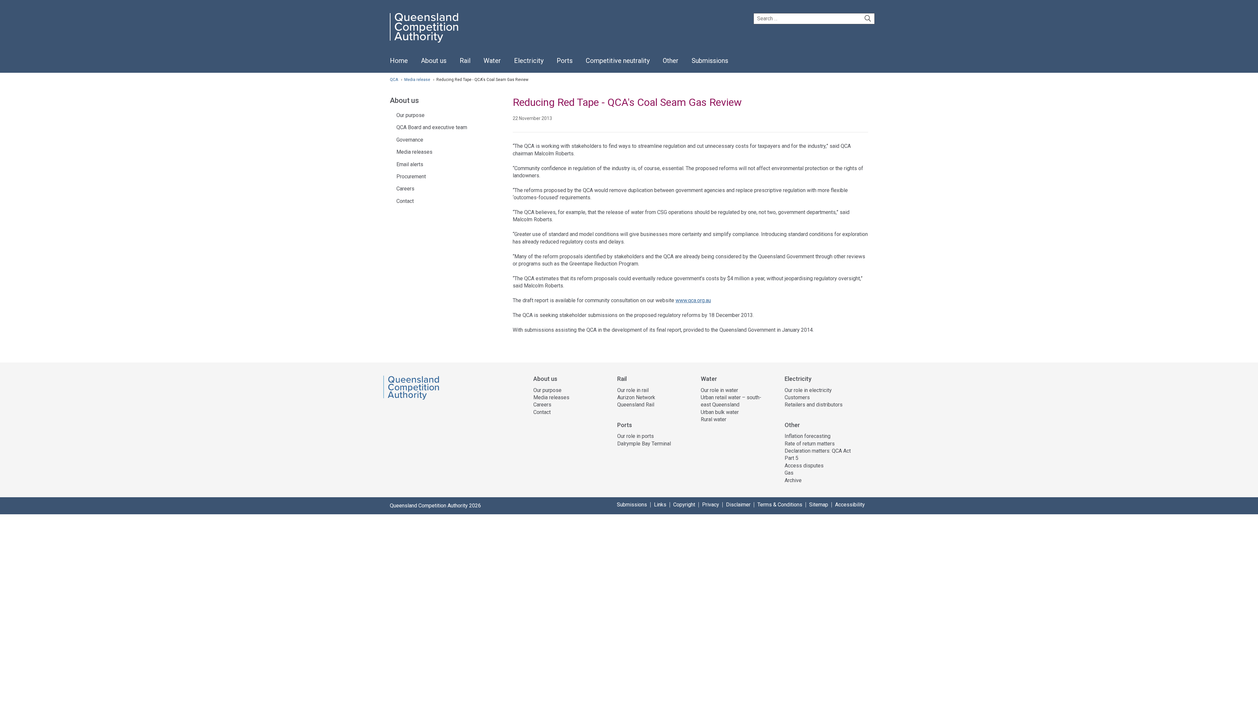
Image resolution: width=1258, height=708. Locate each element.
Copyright (684, 504)
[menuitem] (399, 64)
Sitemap (818, 504)
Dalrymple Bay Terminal (644, 444)
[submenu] (434, 61)
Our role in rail (633, 390)
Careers (405, 189)
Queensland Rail (635, 405)
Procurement (411, 176)
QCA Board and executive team (431, 127)
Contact (405, 201)
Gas (789, 473)
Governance (409, 140)
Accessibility (850, 504)
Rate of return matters (810, 444)
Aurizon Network (636, 397)
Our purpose (410, 115)
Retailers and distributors (814, 405)
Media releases (414, 152)
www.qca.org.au (693, 300)
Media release (417, 79)
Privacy (710, 504)
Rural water (713, 419)
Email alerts (409, 164)
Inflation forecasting (807, 436)
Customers (797, 397)
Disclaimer (738, 504)
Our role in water (719, 390)
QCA (394, 79)
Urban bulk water (720, 412)
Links (660, 504)
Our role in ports (635, 436)
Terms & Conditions (779, 504)
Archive (793, 480)
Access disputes (804, 465)
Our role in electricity (808, 390)
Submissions (632, 504)
